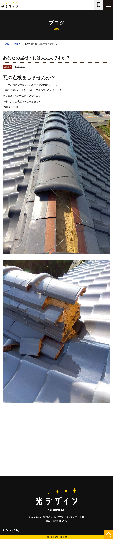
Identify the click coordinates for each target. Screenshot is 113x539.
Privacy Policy (13, 530)
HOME (6, 44)
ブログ (17, 44)
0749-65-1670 (60, 521)
